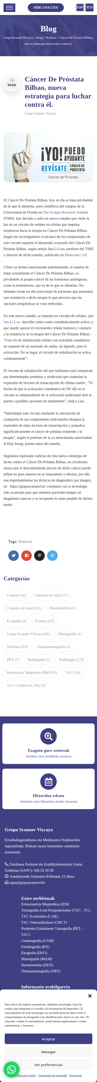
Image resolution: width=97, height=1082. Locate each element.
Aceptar (48, 1039)
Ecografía (16, 621)
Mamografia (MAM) (36, 959)
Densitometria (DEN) (37, 965)
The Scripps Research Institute (65, 212)
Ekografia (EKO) (34, 953)
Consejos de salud (51, 595)
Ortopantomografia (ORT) (40, 971)
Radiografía (39, 660)
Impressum (75, 1075)
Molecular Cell (76, 255)
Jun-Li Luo (12, 322)
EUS (89, 7)
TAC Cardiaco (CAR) (26, 685)
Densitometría (62, 608)
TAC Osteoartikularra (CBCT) (44, 922)
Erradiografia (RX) (35, 947)
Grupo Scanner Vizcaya (40, 113)
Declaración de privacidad (52, 1075)
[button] (90, 995)
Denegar (48, 1051)
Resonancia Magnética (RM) (32, 672)
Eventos (44, 621)
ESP (80, 7)
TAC (72, 672)
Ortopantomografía (53, 647)
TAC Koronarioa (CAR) (39, 916)
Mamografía (69, 634)
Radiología (71, 660)
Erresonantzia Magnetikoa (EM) (45, 904)
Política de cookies (25, 1075)
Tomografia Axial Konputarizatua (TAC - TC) (55, 910)
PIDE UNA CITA (46, 7)
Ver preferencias (48, 1064)
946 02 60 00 (44, 870)
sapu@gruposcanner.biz (27, 883)
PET (13, 660)
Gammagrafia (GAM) (37, 941)
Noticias (25, 541)
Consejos (16, 595)
